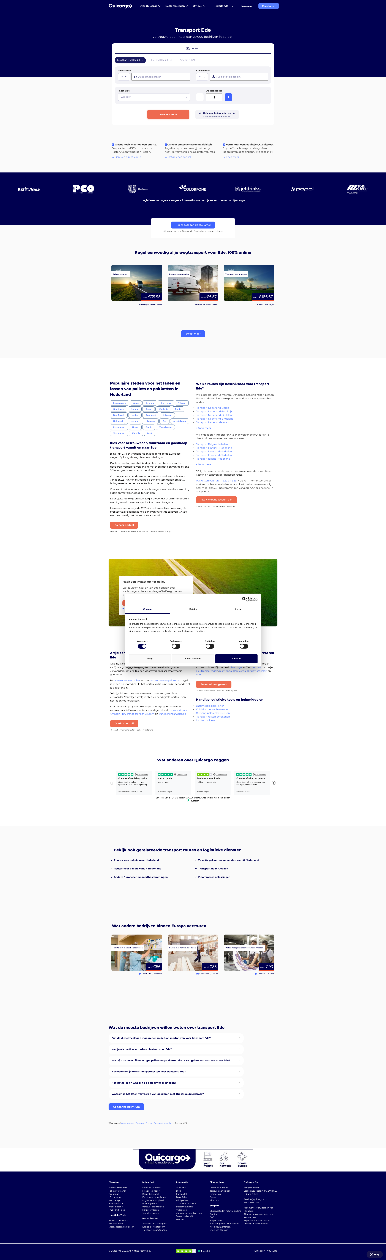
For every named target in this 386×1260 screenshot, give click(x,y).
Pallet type (124, 91)
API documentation (220, 1226)
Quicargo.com (127, 1123)
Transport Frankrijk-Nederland (214, 447)
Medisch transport (151, 1187)
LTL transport (115, 1197)
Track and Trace (117, 1210)
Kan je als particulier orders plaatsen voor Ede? (142, 1049)
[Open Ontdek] (204, 6)
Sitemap (214, 1200)
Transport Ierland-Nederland (213, 458)
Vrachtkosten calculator (121, 1226)
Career (213, 1197)
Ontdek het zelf (124, 723)
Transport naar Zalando (154, 1230)
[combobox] (124, 77)
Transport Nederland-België (212, 407)
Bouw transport (150, 1194)
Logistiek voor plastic (153, 1200)
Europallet (181, 1194)
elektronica (203, 670)
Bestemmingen (184, 1206)
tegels (214, 670)
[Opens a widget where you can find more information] (374, 1254)
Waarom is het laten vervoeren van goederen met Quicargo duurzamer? (158, 1094)
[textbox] (124, 76)
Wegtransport (116, 1206)
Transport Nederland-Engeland (215, 418)
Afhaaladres (124, 70)
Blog (178, 1190)
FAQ (212, 1217)
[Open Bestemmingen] (187, 6)
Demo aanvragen (219, 1187)
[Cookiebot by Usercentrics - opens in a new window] (244, 599)
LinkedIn (259, 1250)
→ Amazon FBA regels (264, 304)
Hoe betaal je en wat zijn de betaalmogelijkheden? (144, 1082)
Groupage (114, 1194)
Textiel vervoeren (151, 1213)
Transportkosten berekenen (213, 716)
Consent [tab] (147, 609)
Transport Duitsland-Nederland (215, 451)
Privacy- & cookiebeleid (256, 1223)
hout (199, 674)
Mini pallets (182, 1200)
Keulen (271, 974)
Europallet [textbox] (125, 96)
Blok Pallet (182, 1197)
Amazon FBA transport (154, 1223)
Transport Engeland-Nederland (215, 455)
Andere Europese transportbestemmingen (141, 877)
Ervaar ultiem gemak (214, 684)
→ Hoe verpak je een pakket (205, 304)
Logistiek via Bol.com (153, 1226)
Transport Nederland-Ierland (213, 422)
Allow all (236, 658)
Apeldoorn (204, 974)
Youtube (272, 1250)
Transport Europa (144, 1123)
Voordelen (181, 1210)
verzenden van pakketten (165, 680)
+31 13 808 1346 (251, 1202)
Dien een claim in (219, 1230)
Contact (214, 1214)
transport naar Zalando (172, 713)
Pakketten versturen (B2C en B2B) (216, 480)
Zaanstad (157, 974)
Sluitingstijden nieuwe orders (225, 1211)
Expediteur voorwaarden (256, 1220)
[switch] (176, 646)
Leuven (215, 974)
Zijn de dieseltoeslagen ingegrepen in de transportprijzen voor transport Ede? (161, 1038)
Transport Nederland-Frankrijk (214, 411)
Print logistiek (149, 1203)
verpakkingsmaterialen (253, 670)
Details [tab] (193, 609)
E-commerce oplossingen (214, 877)
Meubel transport (151, 1190)
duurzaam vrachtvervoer (189, 1213)
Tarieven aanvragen (220, 1190)
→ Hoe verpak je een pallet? (149, 304)
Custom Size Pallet (186, 1203)
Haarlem (261, 974)
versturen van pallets (128, 680)
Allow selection (193, 658)
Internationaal (116, 1203)
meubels (256, 667)
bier (233, 667)
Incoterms (215, 1194)
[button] (193, 333)
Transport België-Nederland (212, 444)
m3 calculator (116, 1223)
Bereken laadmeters (119, 1220)
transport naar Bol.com (140, 713)
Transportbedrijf (184, 1216)
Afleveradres (203, 70)
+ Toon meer (203, 428)
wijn (239, 667)
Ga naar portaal (124, 525)
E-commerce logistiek (154, 1197)
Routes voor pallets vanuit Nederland (137, 868)
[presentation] (160, 77)
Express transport (118, 1187)
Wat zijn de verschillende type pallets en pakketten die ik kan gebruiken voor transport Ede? (171, 1060)
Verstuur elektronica (153, 1206)
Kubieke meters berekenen (212, 709)
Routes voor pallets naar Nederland (136, 860)
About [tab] (238, 609)
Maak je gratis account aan (217, 499)
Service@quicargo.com (256, 1199)
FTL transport (116, 1200)
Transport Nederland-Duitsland (215, 415)
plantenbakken (228, 670)
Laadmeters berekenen (210, 705)
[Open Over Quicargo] (159, 6)
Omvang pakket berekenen (213, 713)
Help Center (216, 1220)
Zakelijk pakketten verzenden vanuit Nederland (228, 860)
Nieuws (180, 1219)
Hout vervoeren (150, 1210)
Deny (149, 658)
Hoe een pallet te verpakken (224, 1223)
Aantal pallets (214, 91)
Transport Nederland (163, 1123)
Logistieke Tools (117, 1215)
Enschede (146, 974)
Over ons (181, 1187)
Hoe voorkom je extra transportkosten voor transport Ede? (149, 1071)
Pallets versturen (117, 1190)
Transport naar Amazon (213, 868)
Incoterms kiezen (206, 720)
